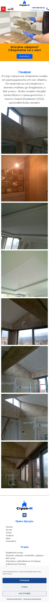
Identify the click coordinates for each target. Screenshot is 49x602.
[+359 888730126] (47, 9)
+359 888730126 (38, 8)
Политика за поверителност (32, 599)
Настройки (24, 593)
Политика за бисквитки (14, 599)
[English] (12, 9)
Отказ (24, 587)
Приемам (24, 580)
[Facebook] (24, 515)
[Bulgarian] (9, 9)
